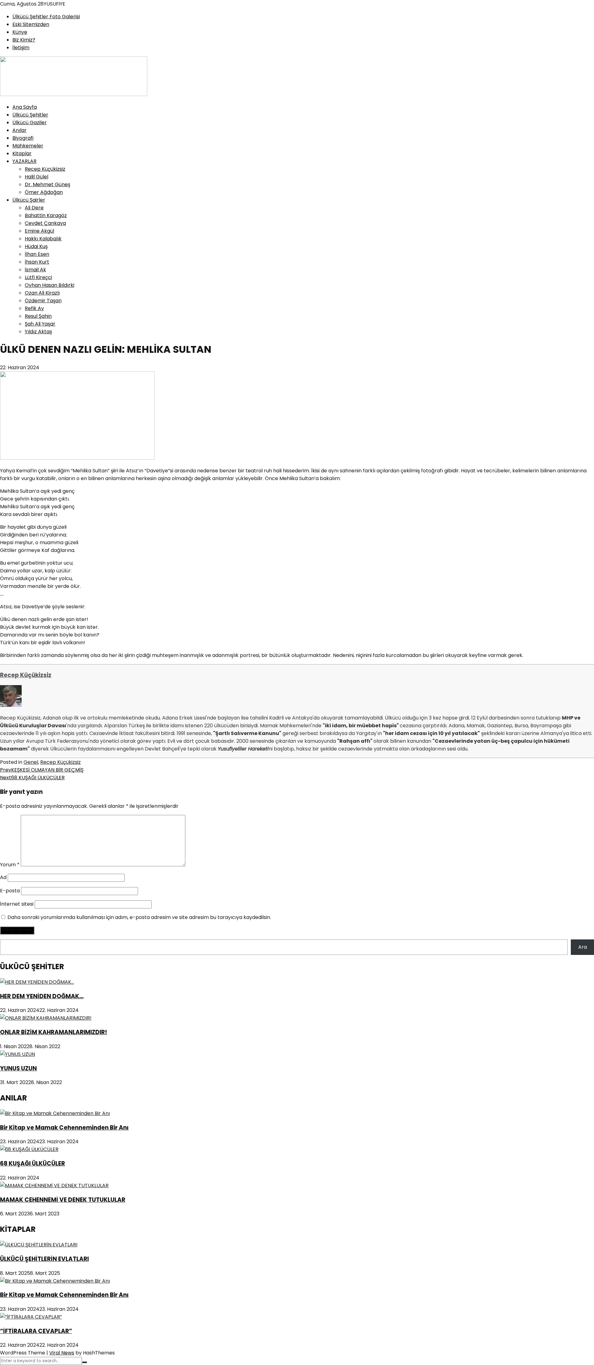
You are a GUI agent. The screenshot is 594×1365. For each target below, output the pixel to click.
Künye (19, 32)
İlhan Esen (37, 254)
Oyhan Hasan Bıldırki (49, 285)
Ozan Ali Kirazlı (42, 292)
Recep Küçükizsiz (45, 169)
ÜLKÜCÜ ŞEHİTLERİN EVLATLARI (44, 1259)
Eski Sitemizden (30, 24)
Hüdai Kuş (36, 246)
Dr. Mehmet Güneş (47, 184)
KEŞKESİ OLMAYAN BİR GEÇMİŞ (42, 769)
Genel (31, 762)
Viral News (61, 1352)
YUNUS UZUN (18, 1068)
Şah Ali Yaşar (40, 323)
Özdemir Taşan (43, 300)
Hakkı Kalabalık (43, 238)
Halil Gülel (36, 176)
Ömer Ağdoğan (44, 192)
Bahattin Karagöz (46, 215)
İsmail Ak (35, 269)
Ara (582, 947)
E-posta (10, 890)
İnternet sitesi (16, 904)
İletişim (20, 47)
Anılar (19, 130)
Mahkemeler (27, 145)
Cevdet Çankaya (45, 223)
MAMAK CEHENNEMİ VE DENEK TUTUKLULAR (62, 1200)
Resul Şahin (38, 316)
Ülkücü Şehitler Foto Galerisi (46, 16)
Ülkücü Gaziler (29, 122)
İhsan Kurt (37, 261)
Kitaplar (22, 153)
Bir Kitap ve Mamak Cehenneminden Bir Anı (64, 1127)
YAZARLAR (24, 161)
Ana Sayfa (24, 107)
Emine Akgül (39, 230)
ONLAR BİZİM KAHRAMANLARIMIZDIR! (53, 1032)
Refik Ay (34, 308)
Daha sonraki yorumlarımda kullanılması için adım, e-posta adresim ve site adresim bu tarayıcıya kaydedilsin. (139, 917)
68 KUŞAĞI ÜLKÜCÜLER (32, 777)
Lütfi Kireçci (38, 277)
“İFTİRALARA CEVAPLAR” (36, 1331)
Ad (3, 877)
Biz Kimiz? (23, 39)
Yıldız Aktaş (38, 331)
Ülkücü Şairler (28, 199)
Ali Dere (34, 207)
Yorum (9, 864)
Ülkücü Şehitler (30, 114)
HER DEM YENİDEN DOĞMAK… (42, 996)
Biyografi (22, 138)
